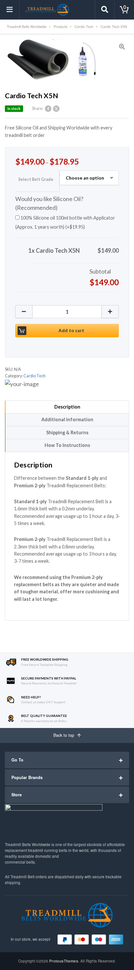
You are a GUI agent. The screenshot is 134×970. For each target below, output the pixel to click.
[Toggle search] (104, 10)
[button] (110, 311)
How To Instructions (67, 445)
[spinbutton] (67, 311)
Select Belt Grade (35, 179)
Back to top (64, 735)
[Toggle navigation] (10, 10)
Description (67, 407)
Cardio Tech (34, 375)
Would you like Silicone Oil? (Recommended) (49, 203)
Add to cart (71, 330)
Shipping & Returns (67, 432)
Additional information (67, 419)
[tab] (67, 406)
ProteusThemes (63, 961)
